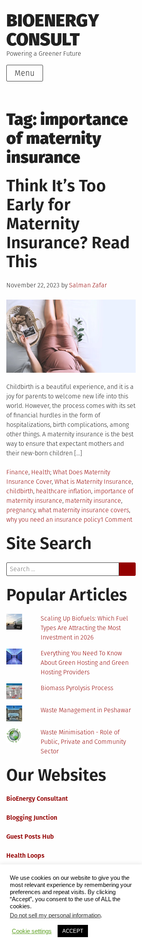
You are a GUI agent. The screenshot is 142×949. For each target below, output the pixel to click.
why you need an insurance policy (53, 519)
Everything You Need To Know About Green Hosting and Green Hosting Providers (85, 662)
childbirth (19, 491)
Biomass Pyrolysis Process (77, 688)
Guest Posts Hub (30, 836)
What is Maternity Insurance (93, 481)
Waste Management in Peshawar (86, 710)
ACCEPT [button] (72, 931)
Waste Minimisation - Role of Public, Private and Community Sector (83, 741)
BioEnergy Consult (52, 30)
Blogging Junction (31, 817)
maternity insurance (93, 500)
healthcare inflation (63, 491)
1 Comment (116, 519)
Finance (17, 472)
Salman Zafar (88, 285)
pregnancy (20, 510)
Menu (25, 73)
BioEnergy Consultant (37, 798)
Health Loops (25, 855)
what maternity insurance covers (83, 510)
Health (40, 472)
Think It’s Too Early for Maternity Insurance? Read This (68, 224)
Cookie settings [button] (32, 931)
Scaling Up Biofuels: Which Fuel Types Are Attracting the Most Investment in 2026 (84, 628)
